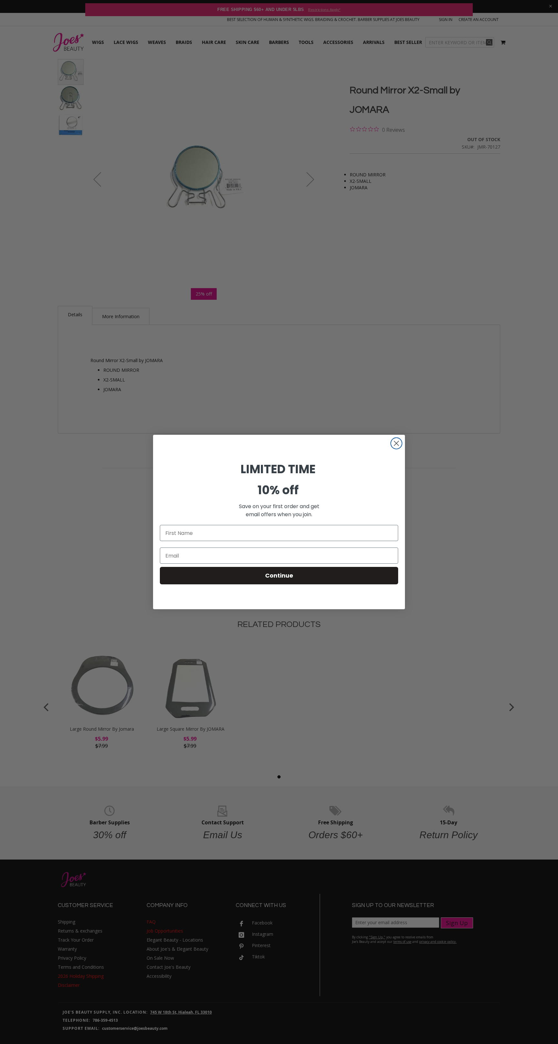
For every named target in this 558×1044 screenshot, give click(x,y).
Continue (279, 575)
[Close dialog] (396, 443)
